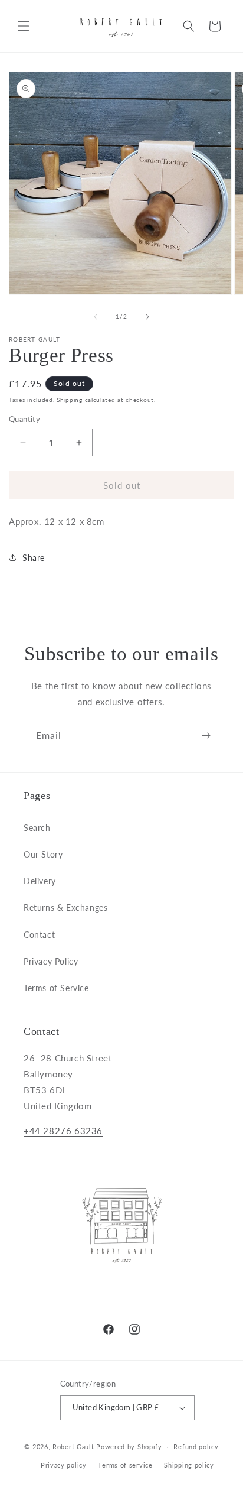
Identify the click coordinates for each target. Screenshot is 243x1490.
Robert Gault (73, 1446)
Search (37, 828)
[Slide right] (147, 317)
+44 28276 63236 (63, 1130)
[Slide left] (96, 317)
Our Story (43, 854)
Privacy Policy (51, 961)
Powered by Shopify (129, 1446)
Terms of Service (56, 988)
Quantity (24, 419)
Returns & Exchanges (65, 908)
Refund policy (195, 1446)
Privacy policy (64, 1465)
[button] (24, 26)
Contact (39, 935)
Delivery (40, 881)
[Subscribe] (206, 735)
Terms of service (125, 1465)
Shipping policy (189, 1465)
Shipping (70, 399)
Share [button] (33, 558)
